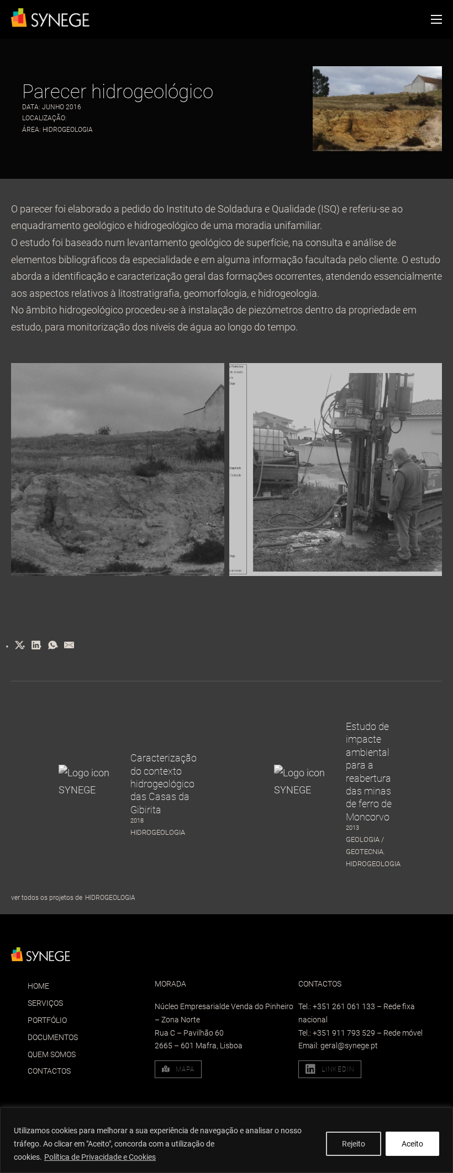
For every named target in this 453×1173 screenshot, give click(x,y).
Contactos (49, 1071)
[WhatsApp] (52, 645)
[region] (226, 1140)
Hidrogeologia (68, 130)
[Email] (69, 645)
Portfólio (47, 1020)
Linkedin (338, 1069)
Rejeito (353, 1143)
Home (38, 986)
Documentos (53, 1037)
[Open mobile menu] (436, 19)
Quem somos (52, 1054)
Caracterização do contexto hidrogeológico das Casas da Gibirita (163, 783)
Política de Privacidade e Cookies (100, 1157)
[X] (19, 645)
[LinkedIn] (36, 645)
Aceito (412, 1143)
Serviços (45, 1003)
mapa (185, 1069)
